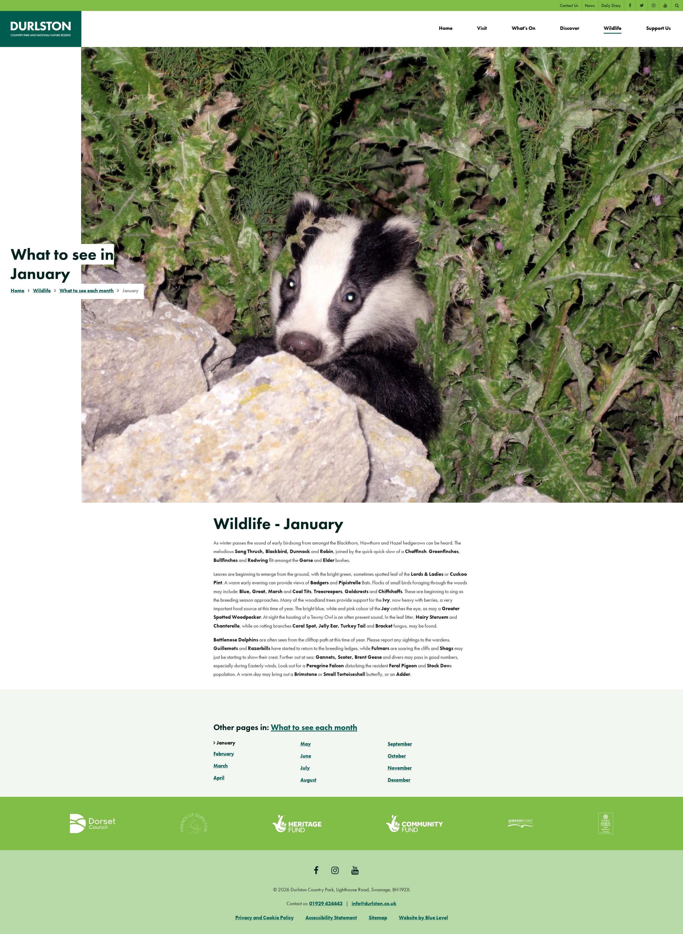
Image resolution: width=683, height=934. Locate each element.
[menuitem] (446, 29)
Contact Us (569, 5)
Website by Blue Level (423, 917)
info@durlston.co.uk (374, 903)
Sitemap (378, 917)
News (590, 5)
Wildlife (42, 290)
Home (17, 290)
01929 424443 (326, 903)
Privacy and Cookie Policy (264, 917)
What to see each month (86, 290)
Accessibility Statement (331, 917)
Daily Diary (611, 5)
